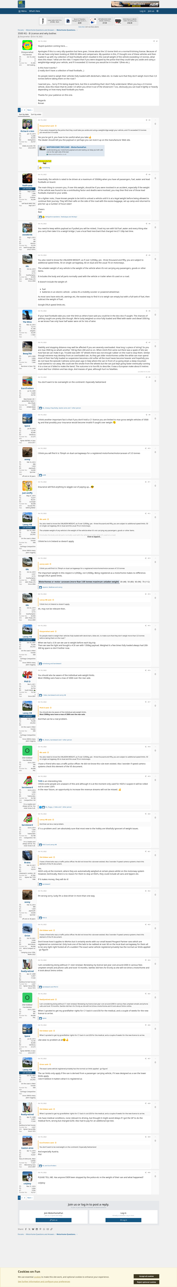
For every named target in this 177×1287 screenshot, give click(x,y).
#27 (149, 1058)
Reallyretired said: (47, 999)
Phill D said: (44, 708)
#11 (149, 482)
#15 (149, 626)
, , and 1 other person (61, 408)
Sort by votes (36, 114)
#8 (149, 377)
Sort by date (24, 114)
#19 (149, 776)
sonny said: (44, 564)
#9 (149, 415)
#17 (149, 702)
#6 (149, 311)
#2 (149, 120)
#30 (149, 1172)
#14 (149, 594)
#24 (149, 960)
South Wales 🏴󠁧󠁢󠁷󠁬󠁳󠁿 (30, 690)
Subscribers (81, 27)
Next (29, 110)
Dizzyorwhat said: (47, 126)
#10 (149, 448)
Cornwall (32, 502)
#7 (149, 342)
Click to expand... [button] (94, 537)
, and (61, 217)
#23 (149, 924)
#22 (149, 891)
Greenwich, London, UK (27, 873)
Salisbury (32, 435)
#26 (149, 1025)
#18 (149, 747)
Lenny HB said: (46, 600)
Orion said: (44, 1064)
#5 (149, 255)
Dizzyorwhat (25, 36)
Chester (32, 197)
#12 (149, 513)
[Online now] (27, 128)
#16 (149, 670)
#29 (149, 1137)
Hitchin (33, 243)
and (51, 663)
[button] (157, 11)
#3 (149, 174)
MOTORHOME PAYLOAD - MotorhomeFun (66, 147)
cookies (37, 1277)
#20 (149, 814)
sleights (32, 331)
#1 (157, 41)
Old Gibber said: (46, 857)
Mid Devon (31, 944)
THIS (40, 781)
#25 (149, 994)
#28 (149, 1103)
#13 (149, 558)
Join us (54, 1220)
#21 (149, 851)
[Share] (154, 41)
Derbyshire (31, 140)
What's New (34, 11)
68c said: (43, 519)
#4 (149, 224)
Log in (124, 1220)
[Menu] (22, 11)
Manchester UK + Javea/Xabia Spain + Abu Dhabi (28, 401)
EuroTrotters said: (47, 1143)
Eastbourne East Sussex (27, 982)
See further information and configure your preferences (44, 1281)
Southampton (30, 275)
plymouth (32, 468)
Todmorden (31, 796)
